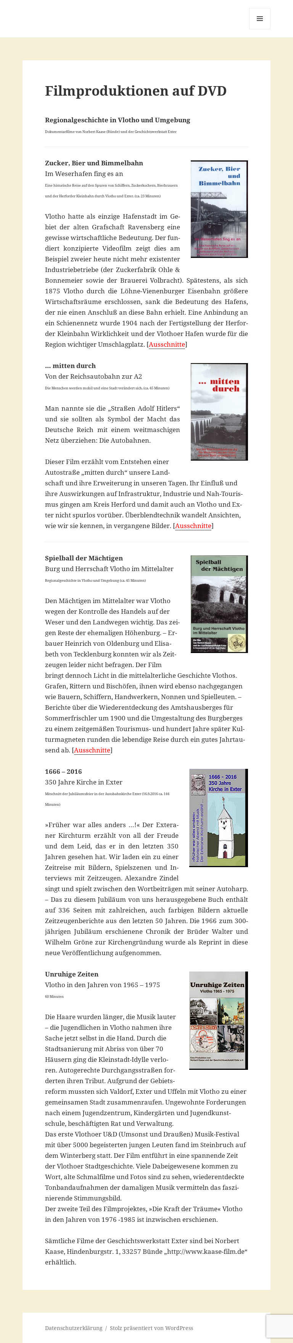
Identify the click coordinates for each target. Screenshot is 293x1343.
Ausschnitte (167, 344)
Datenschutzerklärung (74, 1328)
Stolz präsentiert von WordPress (151, 1328)
